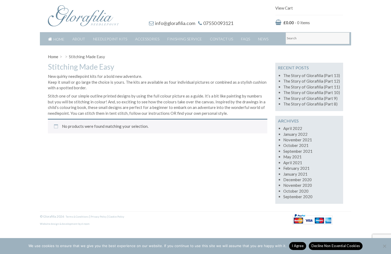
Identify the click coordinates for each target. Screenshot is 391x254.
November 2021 (297, 139)
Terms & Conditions (77, 216)
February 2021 (296, 168)
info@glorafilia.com (175, 23)
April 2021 (292, 162)
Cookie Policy (116, 216)
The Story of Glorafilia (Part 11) (311, 86)
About (78, 39)
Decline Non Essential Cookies (335, 246)
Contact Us (221, 39)
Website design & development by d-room (65, 223)
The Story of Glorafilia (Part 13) (311, 75)
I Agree (297, 246)
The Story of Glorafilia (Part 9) (310, 98)
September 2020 (298, 196)
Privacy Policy (99, 216)
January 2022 (295, 134)
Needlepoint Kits (110, 39)
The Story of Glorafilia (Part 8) (310, 103)
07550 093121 (218, 23)
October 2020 (296, 191)
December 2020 (297, 179)
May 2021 (292, 156)
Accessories (147, 39)
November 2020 (297, 185)
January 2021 (295, 174)
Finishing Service (184, 39)
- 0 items (297, 22)
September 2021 (298, 151)
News (263, 39)
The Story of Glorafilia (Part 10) (311, 92)
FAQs (245, 39)
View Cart (284, 8)
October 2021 (296, 145)
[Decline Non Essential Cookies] (384, 246)
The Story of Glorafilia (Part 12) (311, 81)
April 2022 (292, 128)
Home (58, 39)
